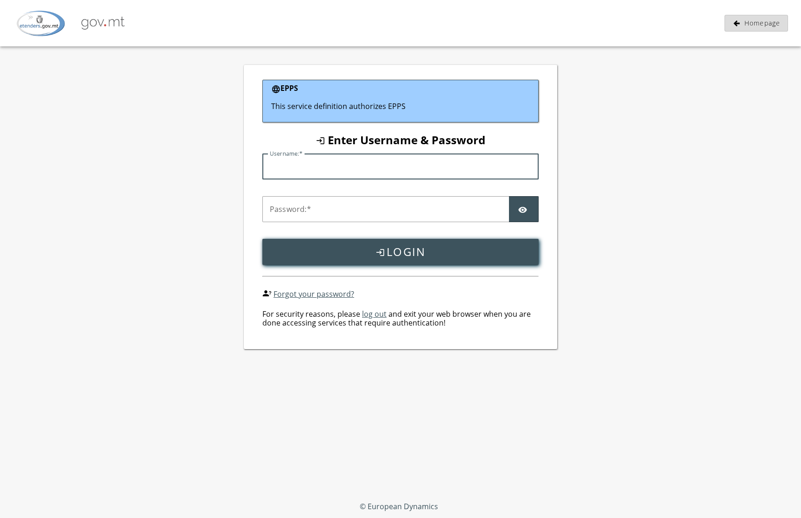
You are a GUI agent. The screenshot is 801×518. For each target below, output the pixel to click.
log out (374, 314)
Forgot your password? (313, 294)
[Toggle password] (524, 209)
